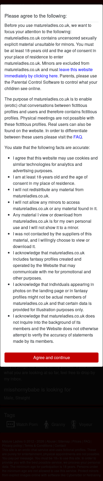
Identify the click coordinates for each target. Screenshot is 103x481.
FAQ (77, 137)
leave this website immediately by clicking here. (48, 72)
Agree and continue (51, 357)
